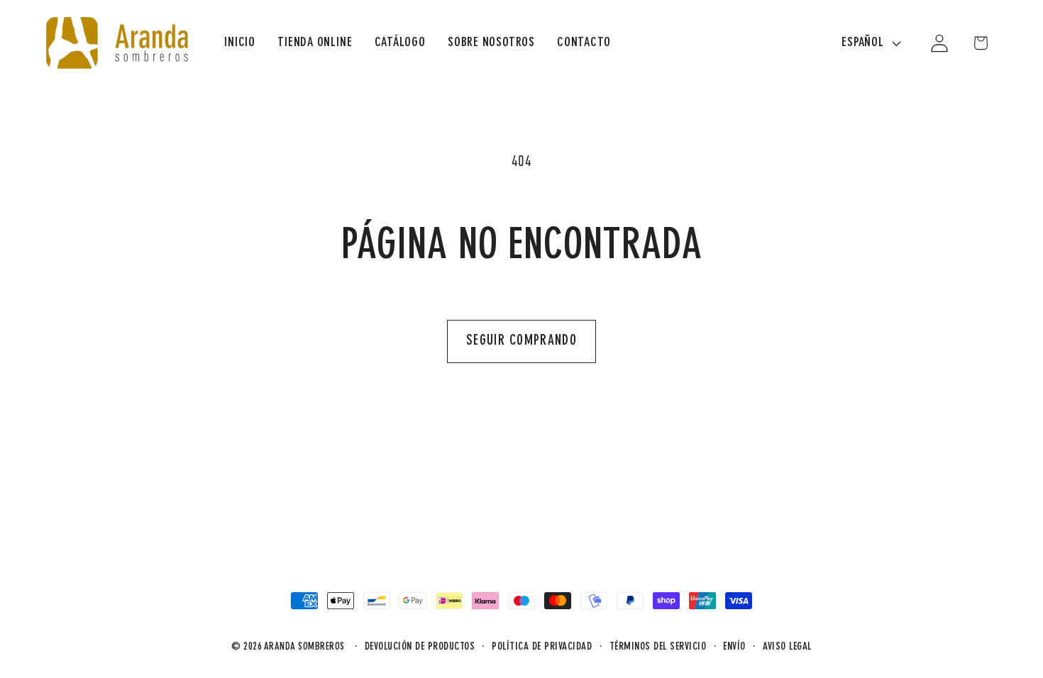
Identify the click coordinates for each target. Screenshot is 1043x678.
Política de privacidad (542, 647)
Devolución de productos (420, 647)
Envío (734, 647)
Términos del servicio (658, 647)
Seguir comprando (521, 341)
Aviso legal (787, 647)
